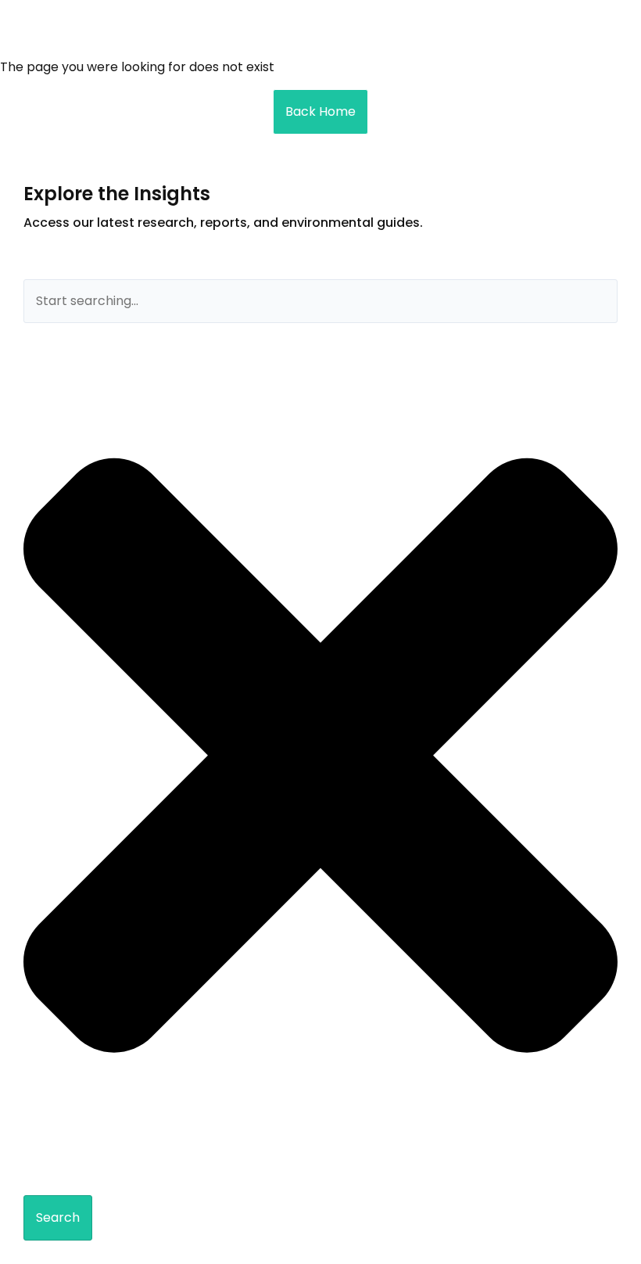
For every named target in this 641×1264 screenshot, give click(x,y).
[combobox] (320, 301)
